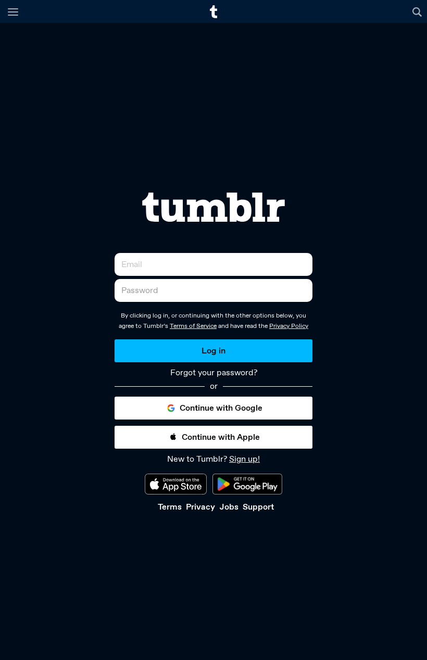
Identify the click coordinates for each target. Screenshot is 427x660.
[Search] (418, 11)
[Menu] (13, 11)
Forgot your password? (213, 373)
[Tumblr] (213, 207)
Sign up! (244, 459)
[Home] (213, 11)
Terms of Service (193, 325)
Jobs (228, 507)
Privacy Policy (288, 325)
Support (258, 507)
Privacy (200, 507)
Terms (170, 507)
